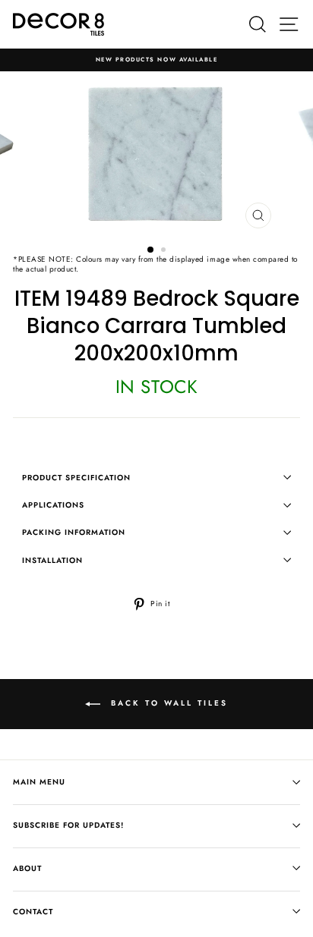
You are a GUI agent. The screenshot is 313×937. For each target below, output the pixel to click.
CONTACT (33, 911)
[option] (156, 60)
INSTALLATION (52, 560)
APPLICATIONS (53, 505)
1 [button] (151, 250)
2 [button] (165, 251)
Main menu (39, 782)
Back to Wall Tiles (167, 703)
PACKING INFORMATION (73, 532)
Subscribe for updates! (68, 825)
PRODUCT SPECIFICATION (76, 477)
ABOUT (27, 868)
